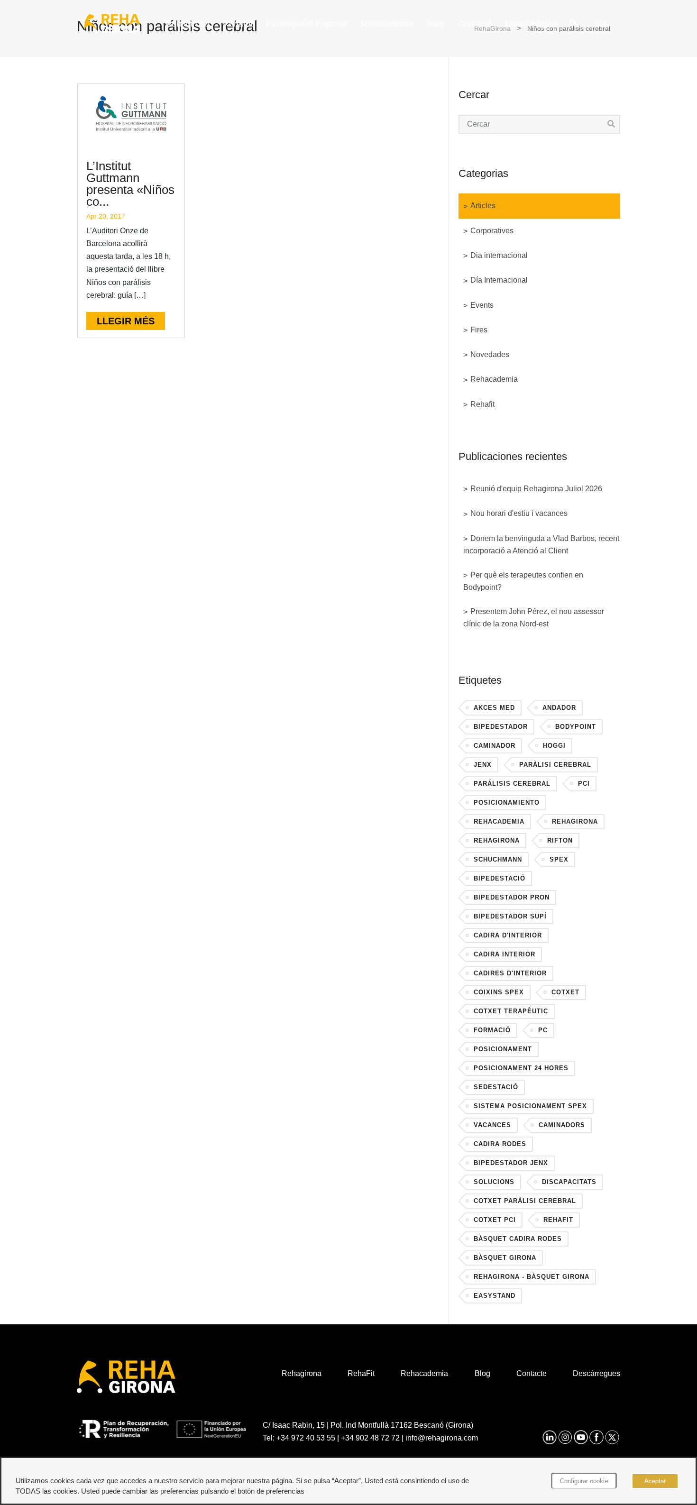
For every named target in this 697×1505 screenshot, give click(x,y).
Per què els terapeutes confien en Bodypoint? (523, 581)
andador (559, 707)
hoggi (554, 745)
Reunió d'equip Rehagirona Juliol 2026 (536, 489)
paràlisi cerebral (555, 764)
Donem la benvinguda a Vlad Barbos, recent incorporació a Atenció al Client (541, 544)
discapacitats (569, 1181)
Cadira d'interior (508, 935)
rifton (560, 840)
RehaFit (238, 23)
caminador (494, 745)
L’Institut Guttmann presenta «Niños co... (130, 184)
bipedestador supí (510, 916)
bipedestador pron (512, 897)
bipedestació (499, 878)
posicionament (503, 1049)
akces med (494, 707)
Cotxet (565, 992)
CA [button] (601, 23)
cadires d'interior (510, 973)
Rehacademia (387, 23)
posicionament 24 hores (521, 1068)
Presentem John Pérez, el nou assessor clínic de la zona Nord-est (533, 617)
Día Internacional (499, 280)
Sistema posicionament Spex (530, 1106)
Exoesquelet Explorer (307, 23)
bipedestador (501, 726)
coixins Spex (499, 992)
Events (482, 305)
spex (559, 859)
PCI (584, 783)
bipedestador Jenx (511, 1162)
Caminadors (562, 1125)
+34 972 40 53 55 (305, 1438)
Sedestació (496, 1087)
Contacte (475, 23)
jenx (483, 764)
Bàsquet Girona (505, 1257)
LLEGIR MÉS (126, 321)
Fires (478, 330)
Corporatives (492, 231)
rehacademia (499, 821)
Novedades (489, 354)
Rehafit (482, 404)
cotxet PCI (495, 1219)
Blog (435, 23)
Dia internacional (499, 255)
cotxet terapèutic (511, 1011)
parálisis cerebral (512, 783)
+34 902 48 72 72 (370, 1438)
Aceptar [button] (655, 1481)
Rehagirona (187, 23)
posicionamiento (507, 802)
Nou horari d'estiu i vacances (519, 513)
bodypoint (575, 726)
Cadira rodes (500, 1143)
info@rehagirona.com (441, 1438)
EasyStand (494, 1295)
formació (492, 1030)
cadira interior (504, 954)
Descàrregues (531, 23)
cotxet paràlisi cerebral (525, 1200)
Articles (482, 206)
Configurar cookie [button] (584, 1481)
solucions (494, 1181)
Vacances (492, 1125)
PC (543, 1030)
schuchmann (498, 859)
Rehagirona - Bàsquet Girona (531, 1276)
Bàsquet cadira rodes (518, 1238)
